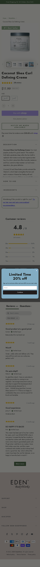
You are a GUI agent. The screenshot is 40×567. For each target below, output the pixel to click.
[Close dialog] (36, 270)
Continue (20, 292)
